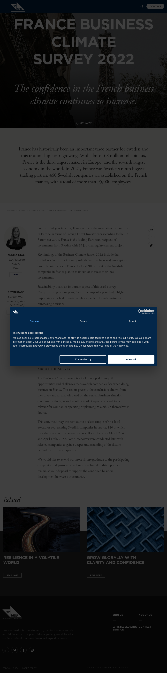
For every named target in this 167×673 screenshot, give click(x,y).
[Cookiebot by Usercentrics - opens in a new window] (140, 311)
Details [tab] (84, 321)
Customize (81, 359)
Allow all (131, 359)
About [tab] (132, 321)
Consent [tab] (34, 321)
